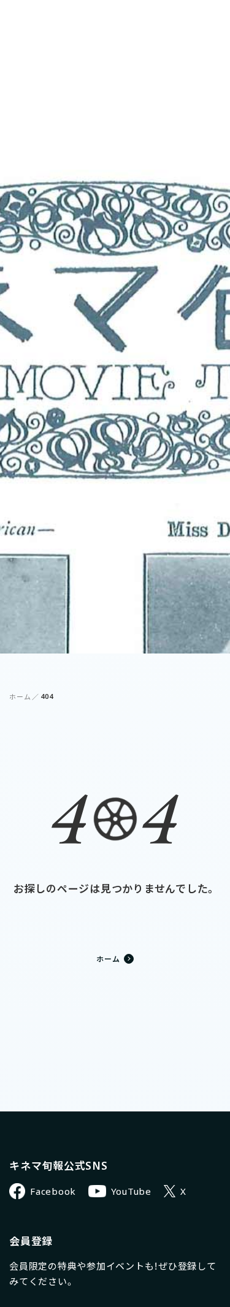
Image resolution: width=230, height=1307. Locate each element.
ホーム (20, 696)
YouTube (131, 1191)
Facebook (53, 1191)
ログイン (161, 18)
